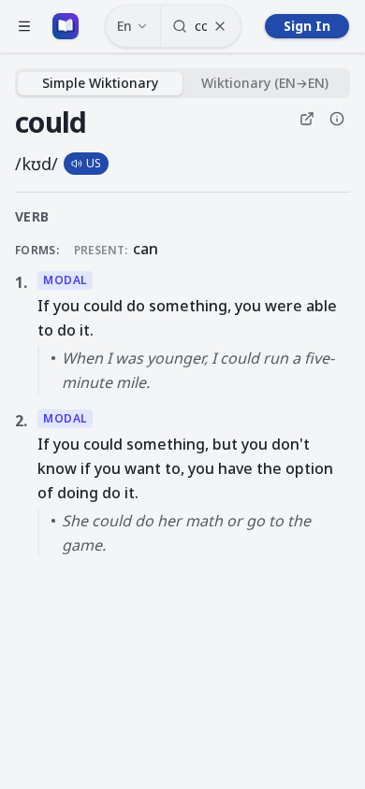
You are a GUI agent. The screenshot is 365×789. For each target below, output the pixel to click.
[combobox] (201, 26)
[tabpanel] (182, 331)
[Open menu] (24, 26)
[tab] (100, 83)
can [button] (145, 248)
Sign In (307, 26)
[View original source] (307, 119)
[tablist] (182, 83)
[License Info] (337, 119)
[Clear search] (220, 26)
